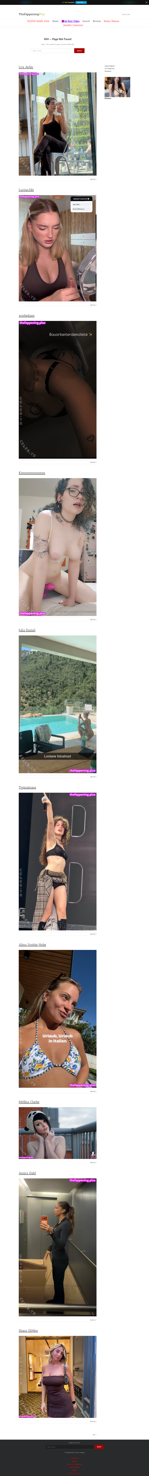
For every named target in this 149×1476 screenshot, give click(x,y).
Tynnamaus (27, 787)
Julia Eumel (27, 630)
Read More (92, 179)
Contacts (74, 1458)
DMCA (74, 1470)
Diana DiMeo (28, 1331)
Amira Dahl (27, 1173)
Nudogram (108, 71)
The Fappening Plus (70, 1452)
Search (79, 51)
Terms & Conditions (74, 1464)
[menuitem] (38, 21)
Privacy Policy (74, 1467)
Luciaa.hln (26, 190)
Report (74, 1461)
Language (81, 1452)
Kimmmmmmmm (32, 473)
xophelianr (27, 316)
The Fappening (109, 68)
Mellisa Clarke (29, 1102)
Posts (77, 1452)
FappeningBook (110, 66)
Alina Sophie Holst (32, 945)
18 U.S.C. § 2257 (74, 1473)
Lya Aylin (26, 67)
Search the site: (74, 1443)
